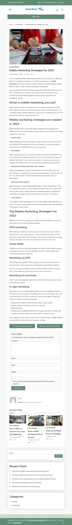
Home (39, 2)
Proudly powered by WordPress (36, 520)
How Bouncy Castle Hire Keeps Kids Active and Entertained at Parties (32, 475)
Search (11, 453)
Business (54, 2)
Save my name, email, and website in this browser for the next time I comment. (34, 383)
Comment (15, 341)
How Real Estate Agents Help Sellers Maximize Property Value (30, 471)
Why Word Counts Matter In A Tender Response (26, 486)
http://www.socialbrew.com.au (32, 402)
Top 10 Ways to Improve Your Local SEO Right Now (17, 431)
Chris (27, 74)
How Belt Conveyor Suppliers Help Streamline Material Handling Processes (34, 479)
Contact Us (61, 2)
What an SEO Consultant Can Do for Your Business (27, 483)
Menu (35, 17)
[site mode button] (57, 10)
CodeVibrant (17, 523)
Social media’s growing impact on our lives (35, 434)
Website (13, 372)
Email (13, 365)
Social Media (46, 2)
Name (13, 358)
